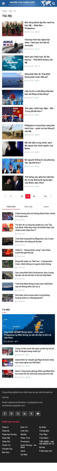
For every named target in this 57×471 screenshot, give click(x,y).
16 (45, 196)
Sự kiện (24, 454)
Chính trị (6, 445)
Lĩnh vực (24, 431)
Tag (10, 11)
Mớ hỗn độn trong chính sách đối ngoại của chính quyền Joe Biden (39, 145)
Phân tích (25, 438)
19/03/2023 (30, 66)
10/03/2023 (30, 98)
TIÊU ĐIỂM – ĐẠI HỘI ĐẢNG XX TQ (46, 442)
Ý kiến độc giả (45, 451)
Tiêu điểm (43, 438)
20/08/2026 (20, 355)
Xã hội (42, 447)
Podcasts (25, 441)
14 (34, 196)
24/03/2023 (30, 49)
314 (38, 80)
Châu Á (5, 427)
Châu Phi (6, 441)
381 (38, 152)
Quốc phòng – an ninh (28, 446)
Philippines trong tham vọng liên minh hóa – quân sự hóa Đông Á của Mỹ (40, 128)
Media (23, 434)
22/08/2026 (9, 341)
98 (38, 98)
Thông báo (44, 431)
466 (38, 115)
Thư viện (43, 434)
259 (38, 166)
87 (28, 355)
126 (28, 366)
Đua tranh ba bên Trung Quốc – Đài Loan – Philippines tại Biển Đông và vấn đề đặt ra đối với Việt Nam (27, 335)
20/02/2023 (30, 152)
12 (22, 196)
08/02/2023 (30, 166)
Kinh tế (24, 427)
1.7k (38, 66)
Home (4, 11)
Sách (23, 451)
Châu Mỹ (6, 438)
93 (17, 341)
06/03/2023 (30, 135)
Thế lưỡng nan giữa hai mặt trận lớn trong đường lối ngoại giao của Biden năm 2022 (39, 180)
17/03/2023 (30, 80)
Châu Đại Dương (9, 434)
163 (38, 49)
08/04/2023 (30, 32)
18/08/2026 (20, 366)
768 (38, 32)
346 (38, 135)
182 (38, 186)
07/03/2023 (30, 115)
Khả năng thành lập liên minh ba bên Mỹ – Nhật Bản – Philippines (39, 25)
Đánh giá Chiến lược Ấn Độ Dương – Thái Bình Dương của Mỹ (39, 60)
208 (28, 377)
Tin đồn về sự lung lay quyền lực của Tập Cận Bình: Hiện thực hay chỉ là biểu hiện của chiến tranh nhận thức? (34, 227)
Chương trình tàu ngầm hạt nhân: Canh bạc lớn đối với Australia (37, 42)
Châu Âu (6, 431)
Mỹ (15, 11)
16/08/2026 (20, 377)
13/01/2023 (30, 186)
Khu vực (6, 452)
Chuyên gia (7, 449)
